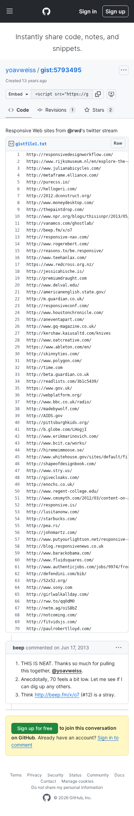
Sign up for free (34, 728)
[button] (98, 94)
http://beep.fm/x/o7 (57, 694)
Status (75, 775)
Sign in (88, 11)
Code (22, 110)
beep (18, 647)
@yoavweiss (67, 670)
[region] (67, 392)
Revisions (59, 110)
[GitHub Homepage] (47, 797)
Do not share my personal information (67, 787)
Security (55, 775)
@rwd (74, 130)
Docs (119, 775)
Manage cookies (77, 781)
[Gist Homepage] (46, 11)
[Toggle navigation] (9, 11)
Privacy (34, 775)
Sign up (115, 11)
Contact (48, 781)
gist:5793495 (61, 70)
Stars (102, 110)
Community (98, 775)
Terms (16, 775)
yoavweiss (20, 70)
